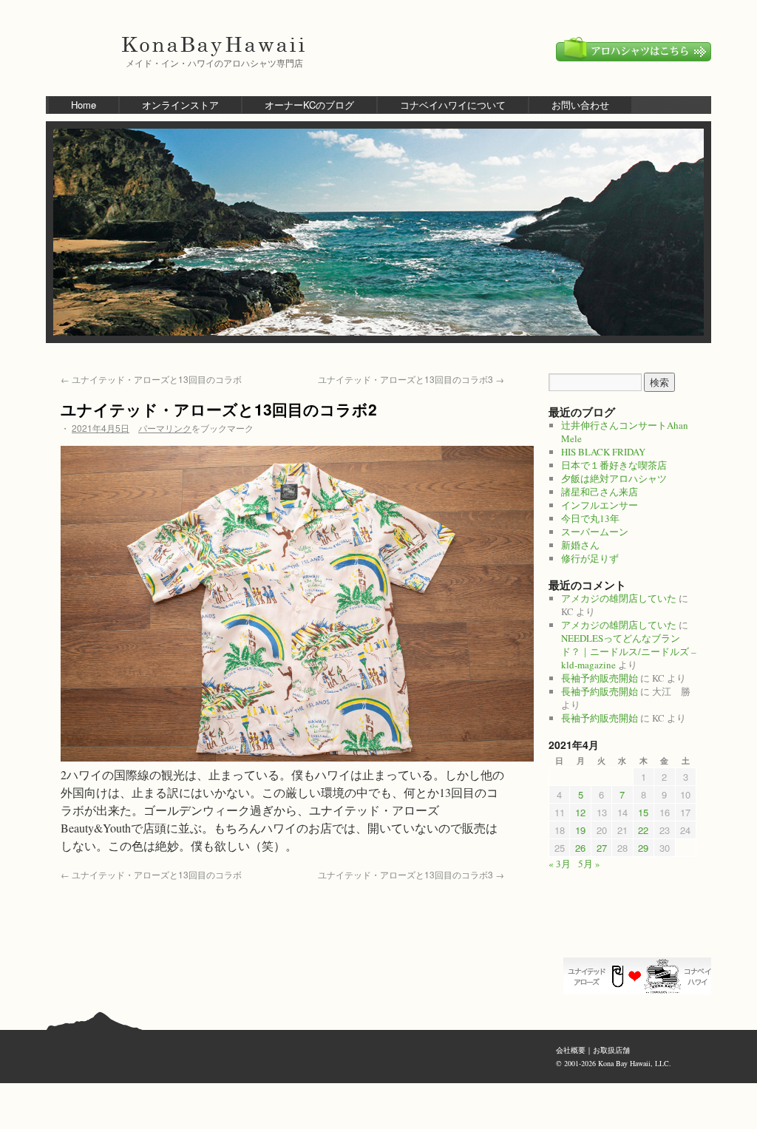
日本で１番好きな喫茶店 (614, 465)
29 (643, 848)
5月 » (589, 863)
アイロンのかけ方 (641, 931)
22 (643, 830)
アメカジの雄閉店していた (618, 598)
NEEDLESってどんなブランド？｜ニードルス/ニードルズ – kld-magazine (628, 651)
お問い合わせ (580, 105)
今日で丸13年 (590, 518)
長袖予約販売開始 (599, 678)
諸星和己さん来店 (599, 491)
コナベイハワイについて (453, 105)
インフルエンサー (599, 505)
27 (602, 848)
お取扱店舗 (611, 1050)
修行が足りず (590, 558)
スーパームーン (594, 531)
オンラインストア (180, 105)
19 (580, 830)
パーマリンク (164, 427)
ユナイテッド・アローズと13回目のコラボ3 (411, 379)
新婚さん (580, 545)
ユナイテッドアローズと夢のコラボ (641, 975)
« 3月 (560, 863)
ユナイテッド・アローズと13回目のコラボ (151, 379)
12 (580, 812)
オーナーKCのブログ (309, 105)
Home (83, 105)
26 (580, 848)
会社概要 (570, 1050)
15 (643, 812)
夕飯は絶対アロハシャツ (614, 478)
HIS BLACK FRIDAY (603, 451)
